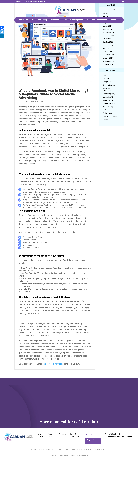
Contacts (113, 20)
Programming (108, 106)
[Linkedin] (2, 36)
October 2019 (108, 64)
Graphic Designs (109, 85)
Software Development (73, 20)
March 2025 (107, 26)
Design (50, 436)
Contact (73, 434)
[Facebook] (2, 28)
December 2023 (109, 35)
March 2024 (107, 29)
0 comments (39, 101)
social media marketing (53, 364)
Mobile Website (109, 100)
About (50, 434)
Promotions (102, 20)
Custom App (107, 78)
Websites (55, 20)
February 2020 (108, 55)
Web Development (110, 116)
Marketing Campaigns (107, 89)
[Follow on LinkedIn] (90, 434)
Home (21, 20)
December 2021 (109, 45)
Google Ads (107, 82)
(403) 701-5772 (20, 1)
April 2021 (106, 48)
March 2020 (107, 51)
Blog (104, 75)
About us (30, 20)
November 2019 (109, 61)
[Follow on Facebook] (86, 434)
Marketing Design (109, 94)
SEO (104, 110)
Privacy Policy (75, 436)
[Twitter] (2, 32)
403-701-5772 (115, 434)
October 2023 (108, 42)
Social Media (30, 101)
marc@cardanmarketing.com (120, 436)
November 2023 (109, 39)
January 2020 (108, 58)
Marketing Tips (108, 97)
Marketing (42, 20)
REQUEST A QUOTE (74, 403)
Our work (91, 20)
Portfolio (40, 436)
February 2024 (108, 32)
